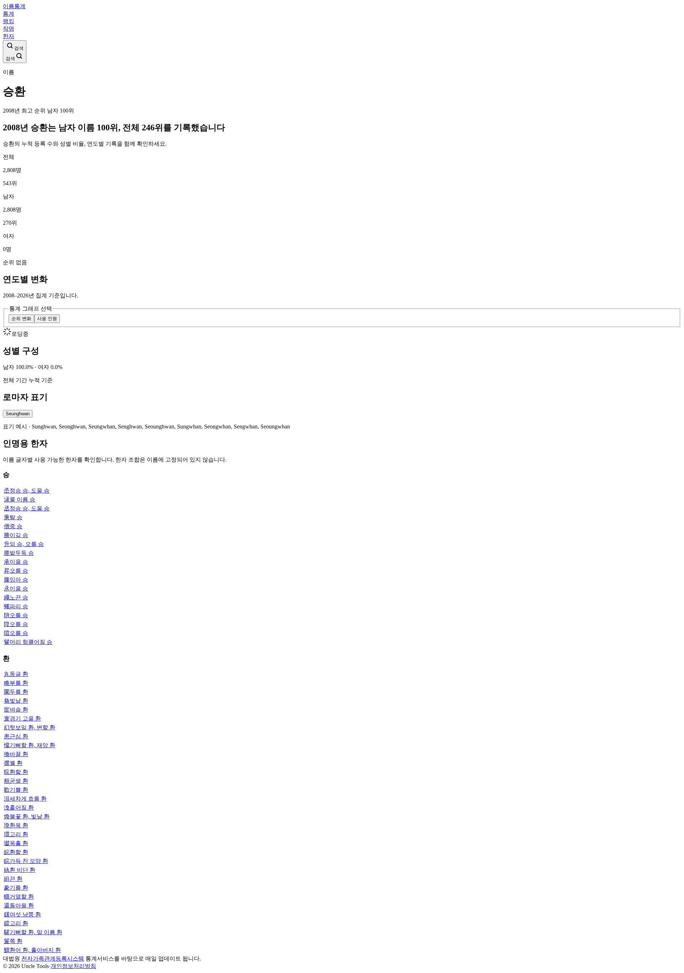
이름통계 (14, 6)
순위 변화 (21, 318)
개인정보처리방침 (73, 966)
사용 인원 (47, 318)
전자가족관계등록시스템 (52, 959)
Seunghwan (18, 413)
